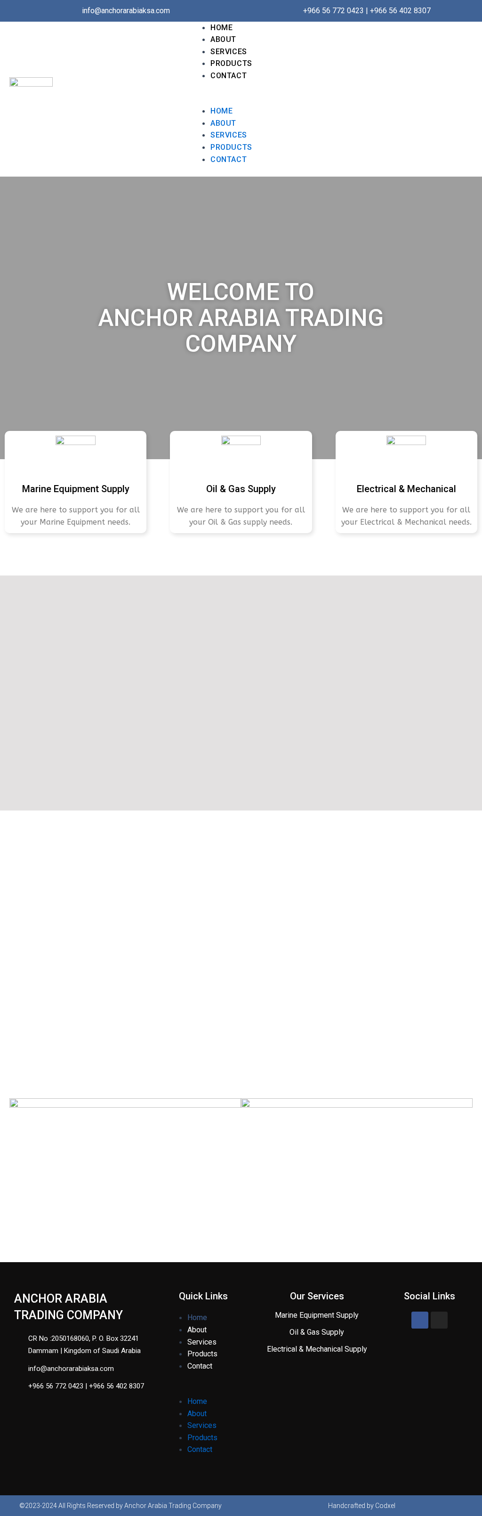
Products (231, 63)
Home (221, 27)
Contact (228, 75)
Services (228, 51)
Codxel (385, 1505)
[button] (289, 99)
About (223, 39)
